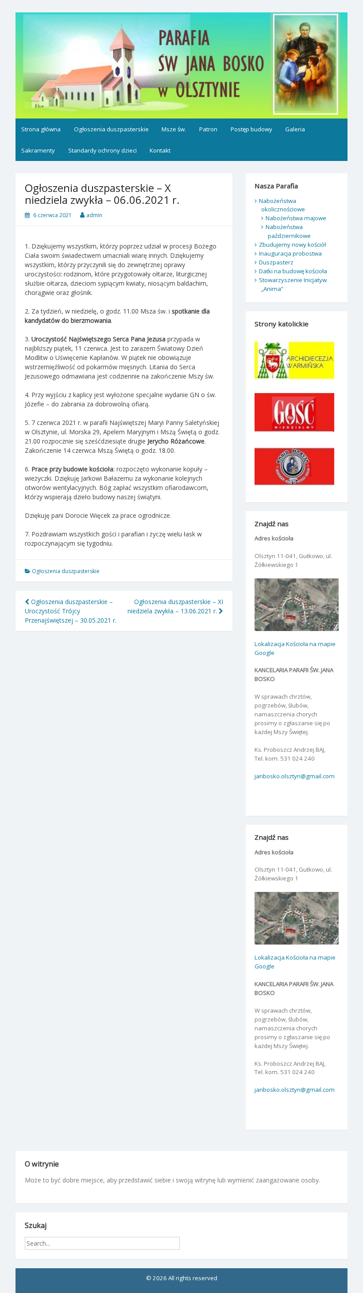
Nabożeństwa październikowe (288, 231)
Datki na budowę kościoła (293, 271)
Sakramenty (38, 150)
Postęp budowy (251, 129)
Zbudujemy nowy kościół (292, 245)
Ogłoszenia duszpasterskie (111, 129)
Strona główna (41, 129)
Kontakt (160, 150)
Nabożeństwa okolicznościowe (282, 205)
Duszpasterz (276, 262)
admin (94, 215)
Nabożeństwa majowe (296, 218)
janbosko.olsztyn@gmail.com (295, 776)
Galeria (295, 129)
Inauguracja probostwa (290, 253)
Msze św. (174, 129)
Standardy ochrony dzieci (102, 150)
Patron (208, 129)
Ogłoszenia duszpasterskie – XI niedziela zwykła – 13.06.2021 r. (175, 606)
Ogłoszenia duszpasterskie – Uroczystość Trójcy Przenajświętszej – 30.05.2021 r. (70, 610)
